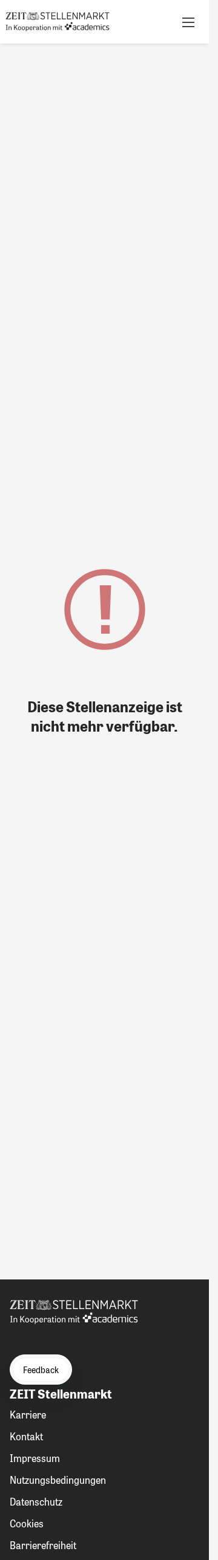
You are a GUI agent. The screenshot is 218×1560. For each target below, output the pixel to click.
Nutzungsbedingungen (58, 1480)
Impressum (35, 1458)
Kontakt (26, 1436)
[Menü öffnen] (188, 21)
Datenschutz (36, 1501)
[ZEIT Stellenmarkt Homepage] (57, 21)
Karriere (28, 1414)
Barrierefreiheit (43, 1545)
